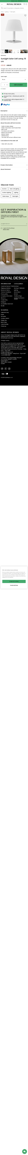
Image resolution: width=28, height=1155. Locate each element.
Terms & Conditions (6, 292)
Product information (7, 165)
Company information (6, 296)
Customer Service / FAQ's (7, 286)
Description (4, 111)
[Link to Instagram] (9, 368)
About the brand (5, 169)
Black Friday (4, 322)
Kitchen (16, 294)
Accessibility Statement (7, 303)
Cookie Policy (4, 299)
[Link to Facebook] (5, 368)
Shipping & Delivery (6, 288)
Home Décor (17, 292)
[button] (24, 4)
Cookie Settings (14, 585)
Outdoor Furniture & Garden (19, 298)
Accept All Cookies (14, 581)
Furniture (16, 286)
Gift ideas (3, 316)
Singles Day (4, 320)
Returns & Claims (5, 290)
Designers (3, 301)
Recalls (2, 305)
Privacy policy (4, 294)
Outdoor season (5, 318)
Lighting (16, 290)
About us (3, 297)
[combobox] (14, 79)
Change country (5, 340)
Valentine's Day (5, 312)
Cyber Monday (4, 324)
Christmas (3, 326)
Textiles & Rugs (18, 296)
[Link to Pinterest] (2, 368)
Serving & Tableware (19, 288)
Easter (2, 314)
